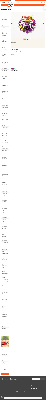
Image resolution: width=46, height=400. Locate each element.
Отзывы (9, 390)
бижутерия (15, 46)
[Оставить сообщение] (45, 6)
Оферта (24, 391)
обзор (18, 46)
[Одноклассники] (33, 388)
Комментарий (12, 57)
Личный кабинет (3, 388)
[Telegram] (34, 388)
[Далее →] (28, 25)
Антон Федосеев (15, 43)
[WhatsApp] (36, 388)
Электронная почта (13, 54)
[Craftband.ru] (3, 2)
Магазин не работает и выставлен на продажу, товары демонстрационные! (23, 0)
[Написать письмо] (45, 8)
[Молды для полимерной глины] (5, 341)
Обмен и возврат (25, 390)
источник (11, 395)
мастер (13, 46)
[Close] (41, 398)
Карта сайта (17, 390)
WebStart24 (5, 396)
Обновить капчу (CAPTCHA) (14, 69)
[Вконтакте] (31, 388)
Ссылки (17, 391)
